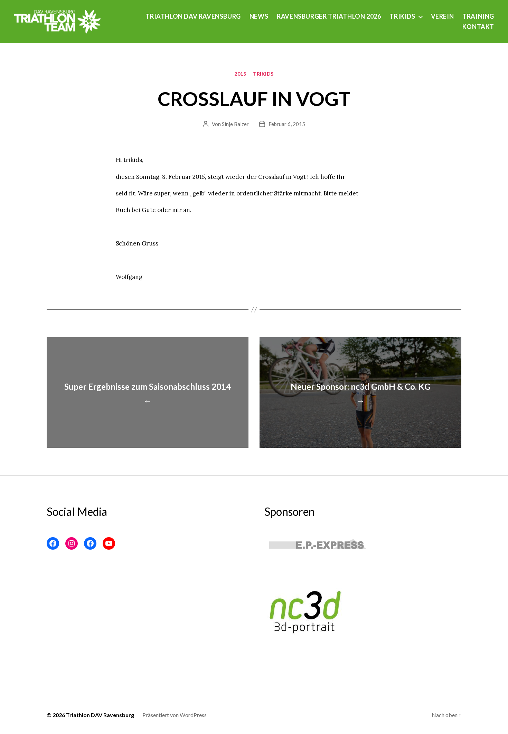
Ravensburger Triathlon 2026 (329, 16)
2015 (240, 74)
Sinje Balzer (235, 124)
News (259, 16)
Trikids (402, 16)
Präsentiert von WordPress (174, 715)
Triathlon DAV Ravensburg (193, 16)
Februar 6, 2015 (287, 124)
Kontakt (478, 26)
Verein (442, 16)
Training (478, 16)
